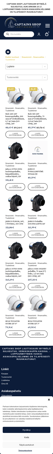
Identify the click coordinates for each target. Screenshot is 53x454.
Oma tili (4, 384)
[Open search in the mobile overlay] (19, 34)
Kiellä (26, 437)
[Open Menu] (47, 26)
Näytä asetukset (26, 445)
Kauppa (4, 373)
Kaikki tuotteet (12, 57)
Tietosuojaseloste (25, 451)
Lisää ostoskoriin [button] (15, 134)
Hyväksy (27, 430)
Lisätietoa (5, 380)
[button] (49, 399)
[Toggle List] (44, 66)
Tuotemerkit (6, 377)
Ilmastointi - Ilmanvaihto (33, 57)
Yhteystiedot (6, 395)
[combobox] (24, 66)
